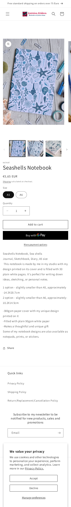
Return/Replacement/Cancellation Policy (33, 400)
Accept (34, 478)
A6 (21, 194)
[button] (7, 14)
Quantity (7, 203)
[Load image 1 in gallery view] (17, 148)
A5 (8, 194)
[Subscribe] (59, 432)
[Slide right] (67, 149)
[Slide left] (4, 149)
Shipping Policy (17, 392)
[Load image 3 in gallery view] (53, 148)
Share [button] (10, 348)
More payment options (35, 244)
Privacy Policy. (34, 468)
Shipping (7, 181)
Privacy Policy (16, 383)
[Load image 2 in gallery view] (35, 148)
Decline (33, 488)
